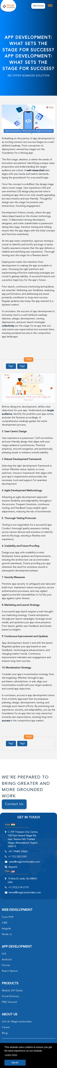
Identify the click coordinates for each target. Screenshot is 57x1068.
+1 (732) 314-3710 (18, 887)
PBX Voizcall (9, 1002)
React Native (10, 971)
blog (5, 1033)
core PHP (8, 917)
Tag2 (22, 366)
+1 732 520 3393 (17, 857)
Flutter (6, 965)
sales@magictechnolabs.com (24, 862)
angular (6, 928)
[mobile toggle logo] (50, 5)
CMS (4, 923)
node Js (7, 934)
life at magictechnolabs (17, 1022)
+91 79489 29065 (18, 851)
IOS (4, 954)
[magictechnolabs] (8, 6)
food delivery (10, 996)
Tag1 (11, 366)
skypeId (13, 867)
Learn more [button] (11, 1055)
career (6, 1027)
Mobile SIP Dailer (12, 991)
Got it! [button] (15, 1062)
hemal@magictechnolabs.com (25, 892)
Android (7, 959)
